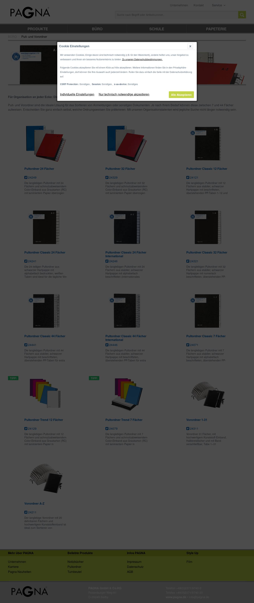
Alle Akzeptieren (181, 95)
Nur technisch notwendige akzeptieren (124, 94)
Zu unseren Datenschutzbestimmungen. (142, 59)
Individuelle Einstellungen (77, 94)
